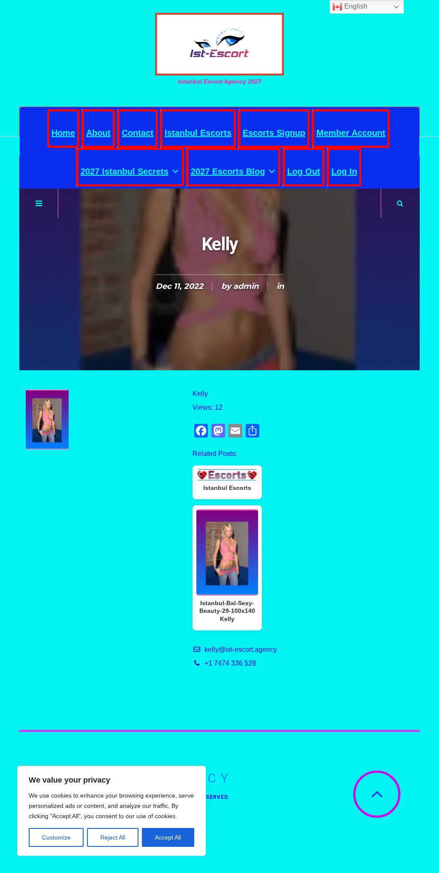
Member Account (350, 133)
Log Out (303, 171)
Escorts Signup (274, 133)
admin (246, 286)
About (98, 133)
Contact (137, 133)
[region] (111, 811)
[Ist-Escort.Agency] (219, 44)
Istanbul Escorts (198, 133)
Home (63, 133)
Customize (56, 837)
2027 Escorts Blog (228, 171)
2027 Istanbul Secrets (124, 171)
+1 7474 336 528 (230, 663)
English (355, 6)
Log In (344, 171)
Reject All (112, 837)
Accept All (168, 837)
